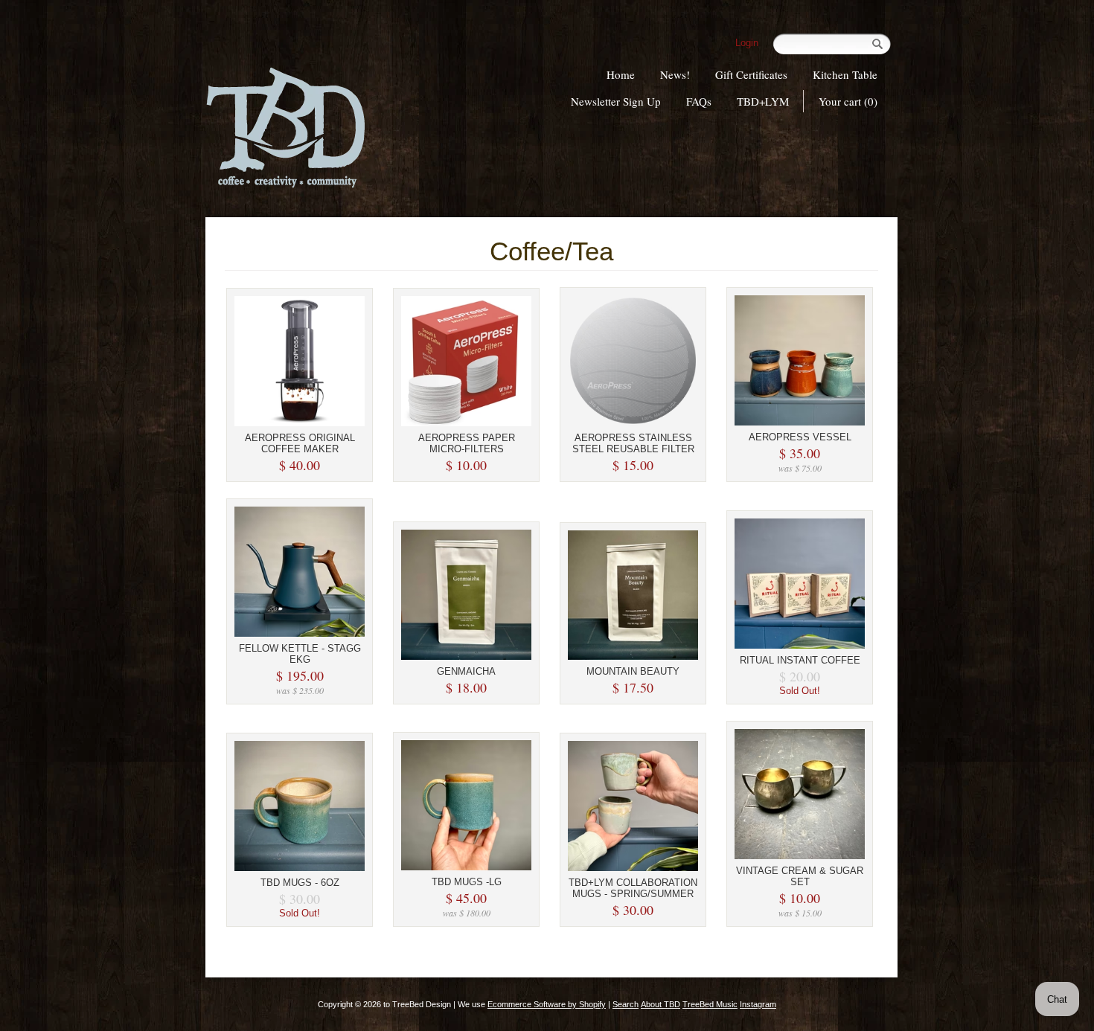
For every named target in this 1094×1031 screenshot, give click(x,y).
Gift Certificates (751, 74)
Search (625, 1004)
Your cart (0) (848, 101)
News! (675, 74)
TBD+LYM (763, 101)
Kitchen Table (845, 74)
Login (746, 42)
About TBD (660, 1004)
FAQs (698, 101)
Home (621, 74)
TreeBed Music (710, 1004)
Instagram (758, 1004)
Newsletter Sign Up (616, 101)
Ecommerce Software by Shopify (546, 1004)
